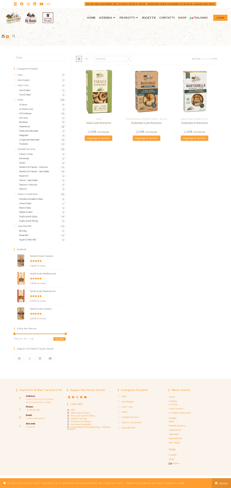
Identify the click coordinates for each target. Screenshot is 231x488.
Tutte (214, 59)
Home (172, 397)
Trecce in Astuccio (28, 184)
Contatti (173, 455)
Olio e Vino (23, 85)
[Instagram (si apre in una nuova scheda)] (28, 4)
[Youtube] (50, 358)
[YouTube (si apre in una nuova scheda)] (41, 4)
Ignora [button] (223, 483)
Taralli (98, 119)
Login (220, 18)
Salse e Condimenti (27, 194)
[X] (69, 397)
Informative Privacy (80, 413)
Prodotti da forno (133, 119)
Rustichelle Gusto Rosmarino (146, 123)
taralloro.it (30, 427)
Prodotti (173, 418)
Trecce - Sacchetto (28, 180)
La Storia (173, 404)
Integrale (23, 135)
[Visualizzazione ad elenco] (86, 59)
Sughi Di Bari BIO (28, 239)
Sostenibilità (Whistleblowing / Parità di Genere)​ (88, 428)
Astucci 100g (186, 119)
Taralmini (24, 176)
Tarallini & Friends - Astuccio (154, 119)
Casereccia (24, 126)
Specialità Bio (175, 438)
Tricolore (23, 144)
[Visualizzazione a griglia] (79, 59)
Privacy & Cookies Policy (83, 416)
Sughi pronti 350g (28, 216)
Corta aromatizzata (28, 131)
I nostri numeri (176, 408)
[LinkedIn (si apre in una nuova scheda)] (34, 4)
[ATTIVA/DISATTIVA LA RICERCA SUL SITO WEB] (14, 36)
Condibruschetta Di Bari (31, 199)
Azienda (173, 401)
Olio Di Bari (24, 90)
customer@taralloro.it (35, 418)
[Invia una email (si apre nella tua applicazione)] (48, 4)
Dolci (20, 75)
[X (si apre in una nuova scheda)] (16, 4)
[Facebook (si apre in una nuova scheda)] (21, 4)
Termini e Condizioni (81, 422)
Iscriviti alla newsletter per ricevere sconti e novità (115, 4)
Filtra (59, 339)
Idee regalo (24, 80)
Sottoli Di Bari (26, 212)
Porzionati (24, 158)
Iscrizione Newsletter (81, 424)
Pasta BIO (24, 235)
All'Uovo (23, 118)
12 (203, 59)
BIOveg (23, 231)
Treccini (23, 189)
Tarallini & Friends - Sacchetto (34, 171)
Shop (171, 459)
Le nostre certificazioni (180, 413)
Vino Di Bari (25, 94)
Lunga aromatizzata (29, 139)
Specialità (174, 434)
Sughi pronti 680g (28, 221)
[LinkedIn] (39, 358)
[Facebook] (19, 358)
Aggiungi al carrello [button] (98, 138)
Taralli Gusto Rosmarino (98, 123)
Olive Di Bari (25, 203)
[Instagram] (29, 358)
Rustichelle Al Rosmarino (194, 123)
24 (207, 59)
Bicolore (23, 122)
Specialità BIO (24, 226)
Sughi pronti (175, 430)
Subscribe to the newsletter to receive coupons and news (181, 4)
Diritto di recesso (79, 419)
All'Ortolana (25, 113)
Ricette (172, 449)
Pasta (20, 99)
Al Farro (23, 104)
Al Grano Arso (26, 109)
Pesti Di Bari (25, 208)
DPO (73, 410)
